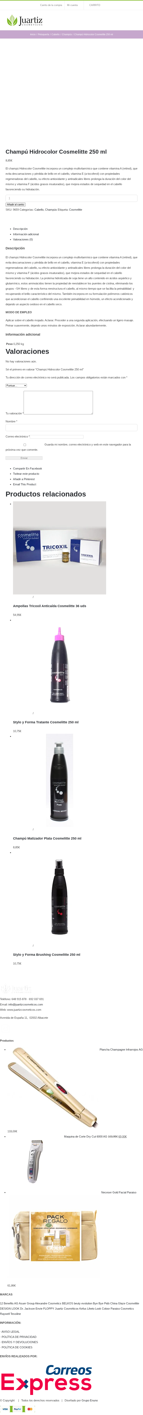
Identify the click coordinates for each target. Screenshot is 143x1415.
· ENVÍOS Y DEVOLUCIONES (19, 1342)
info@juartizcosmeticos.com (25, 1004)
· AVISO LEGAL (10, 1331)
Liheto (90, 1308)
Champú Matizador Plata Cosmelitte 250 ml (47, 838)
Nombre (11, 421)
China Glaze (117, 1303)
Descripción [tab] (20, 228)
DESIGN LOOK (9, 1308)
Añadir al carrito (15, 204)
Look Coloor (102, 1308)
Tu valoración (15, 413)
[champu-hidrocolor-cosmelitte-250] (71, 94)
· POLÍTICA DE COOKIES (16, 1347)
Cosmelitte (75, 209)
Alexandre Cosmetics (48, 1303)
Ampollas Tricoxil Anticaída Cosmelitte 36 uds (49, 606)
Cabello (39, 209)
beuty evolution (83, 1303)
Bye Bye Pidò (101, 1303)
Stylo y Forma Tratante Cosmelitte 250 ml (46, 722)
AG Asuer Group (24, 1303)
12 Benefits (7, 1303)
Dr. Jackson (27, 1308)
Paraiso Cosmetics (122, 1308)
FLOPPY (48, 1308)
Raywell (5, 1313)
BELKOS (67, 1303)
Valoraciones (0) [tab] (23, 239)
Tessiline (15, 1313)
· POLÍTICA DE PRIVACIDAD (18, 1336)
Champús (51, 209)
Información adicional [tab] (26, 234)
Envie (39, 1308)
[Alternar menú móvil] (135, 18)
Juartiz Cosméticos (67, 1308)
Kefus (82, 1308)
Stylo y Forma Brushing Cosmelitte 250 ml (46, 954)
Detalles (39, 597)
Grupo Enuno (90, 1400)
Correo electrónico (18, 436)
